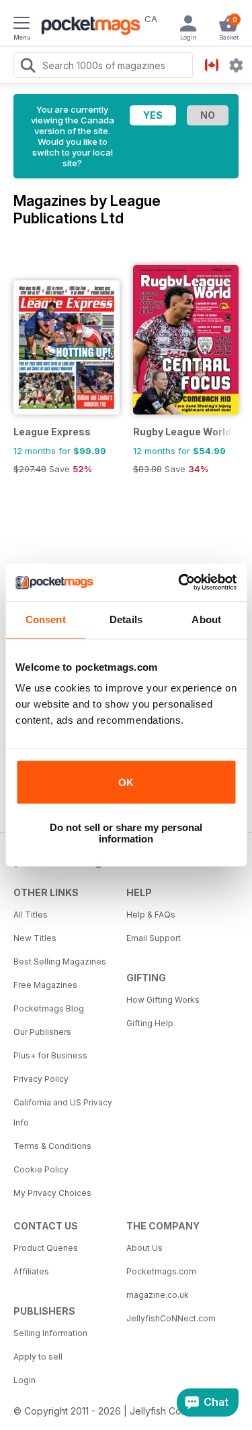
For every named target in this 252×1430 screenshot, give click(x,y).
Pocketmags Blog (48, 1008)
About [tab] (206, 619)
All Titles (30, 915)
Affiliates (31, 1271)
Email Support (153, 938)
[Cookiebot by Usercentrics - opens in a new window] (179, 582)
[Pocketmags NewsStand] (87, 26)
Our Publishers (42, 1032)
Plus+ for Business (50, 1055)
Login (24, 1380)
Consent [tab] (46, 619)
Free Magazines (45, 985)
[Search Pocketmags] (27, 67)
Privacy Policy (41, 1079)
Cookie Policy (41, 1169)
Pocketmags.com (161, 1271)
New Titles (34, 938)
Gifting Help (149, 1023)
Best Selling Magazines (59, 961)
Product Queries (45, 1248)
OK (126, 782)
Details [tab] (126, 619)
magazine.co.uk (157, 1295)
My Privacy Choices (52, 1193)
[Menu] (21, 25)
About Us (144, 1248)
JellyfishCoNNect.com (171, 1318)
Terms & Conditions (52, 1146)
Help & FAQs (150, 915)
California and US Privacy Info (62, 1112)
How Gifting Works (163, 1000)
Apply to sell (37, 1357)
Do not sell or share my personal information (126, 833)
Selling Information (50, 1333)
